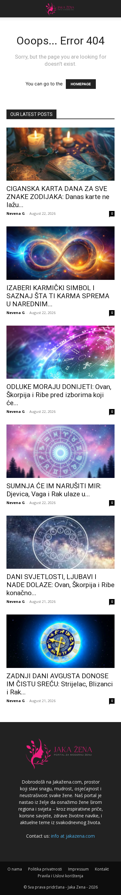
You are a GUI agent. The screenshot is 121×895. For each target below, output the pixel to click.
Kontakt (102, 869)
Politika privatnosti (45, 869)
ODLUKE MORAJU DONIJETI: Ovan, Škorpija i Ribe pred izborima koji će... (58, 395)
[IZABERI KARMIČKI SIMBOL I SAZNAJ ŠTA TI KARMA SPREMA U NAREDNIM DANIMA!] (60, 253)
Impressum (78, 869)
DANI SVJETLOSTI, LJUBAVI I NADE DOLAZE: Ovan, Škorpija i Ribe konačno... (60, 585)
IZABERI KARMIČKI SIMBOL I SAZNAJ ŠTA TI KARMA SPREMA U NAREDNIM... (57, 296)
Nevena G (15, 213)
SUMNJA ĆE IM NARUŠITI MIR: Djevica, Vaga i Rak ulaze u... (53, 490)
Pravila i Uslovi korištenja (60, 876)
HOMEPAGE (81, 84)
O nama (14, 869)
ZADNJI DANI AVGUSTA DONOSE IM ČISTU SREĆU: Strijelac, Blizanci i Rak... (59, 684)
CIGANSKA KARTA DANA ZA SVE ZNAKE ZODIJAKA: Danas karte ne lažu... (57, 197)
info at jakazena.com (73, 836)
